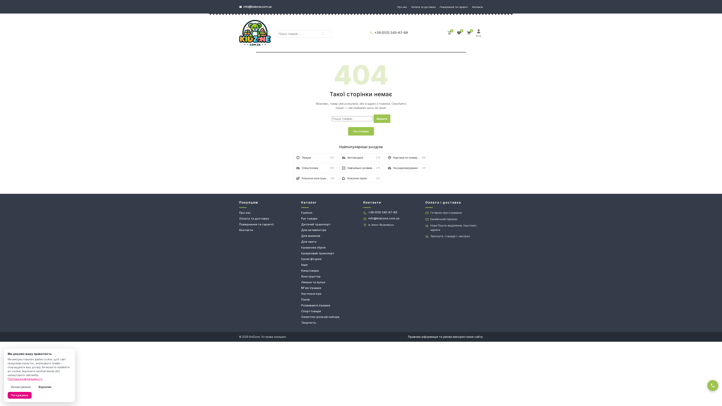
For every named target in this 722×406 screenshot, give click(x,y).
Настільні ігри (311, 293)
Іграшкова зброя (313, 247)
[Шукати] (323, 34)
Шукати (382, 118)
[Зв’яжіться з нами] (712, 385)
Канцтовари (310, 270)
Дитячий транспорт (316, 224)
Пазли (305, 299)
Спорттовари (311, 311)
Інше (304, 265)
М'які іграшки (311, 288)
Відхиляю (45, 387)
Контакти (477, 6)
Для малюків (310, 236)
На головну (361, 131)
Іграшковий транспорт (317, 253)
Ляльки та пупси (313, 282)
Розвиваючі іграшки (315, 305)
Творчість (308, 322)
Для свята (308, 241)
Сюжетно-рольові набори (320, 317)
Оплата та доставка (423, 6)
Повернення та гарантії (454, 6)
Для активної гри (313, 230)
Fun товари (309, 218)
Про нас (402, 6)
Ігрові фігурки (311, 259)
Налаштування (21, 387)
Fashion (306, 212)
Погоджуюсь (19, 395)
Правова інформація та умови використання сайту (445, 337)
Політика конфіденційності (25, 379)
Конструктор (311, 276)
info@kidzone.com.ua (383, 218)
